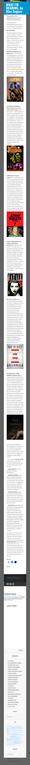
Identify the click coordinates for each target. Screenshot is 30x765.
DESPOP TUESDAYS (12, 679)
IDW (13, 735)
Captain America (18, 729)
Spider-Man (16, 741)
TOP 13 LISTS (11, 706)
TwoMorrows (17, 743)
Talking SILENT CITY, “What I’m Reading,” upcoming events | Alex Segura (13, 596)
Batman (14, 728)
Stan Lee (21, 741)
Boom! (10, 729)
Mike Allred (11, 738)
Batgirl (10, 728)
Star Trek (8, 742)
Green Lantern (9, 735)
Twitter (13, 584)
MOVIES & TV (11, 692)
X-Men (14, 744)
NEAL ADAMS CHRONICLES (14, 694)
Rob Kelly (10, 741)
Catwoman (9, 730)
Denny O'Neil (11, 732)
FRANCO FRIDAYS (12, 683)
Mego (17, 737)
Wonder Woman (10, 744)
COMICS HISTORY (12, 673)
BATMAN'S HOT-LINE (13, 665)
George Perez (15, 734)
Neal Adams (16, 738)
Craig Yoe (16, 730)
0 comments (16, 20)
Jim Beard (21, 735)
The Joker (8, 743)
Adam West (9, 726)
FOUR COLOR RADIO (13, 681)
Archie (18, 726)
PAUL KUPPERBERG (13, 696)
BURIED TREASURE (12, 669)
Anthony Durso (14, 726)
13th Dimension (12, 17)
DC (8, 732)
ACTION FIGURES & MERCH (14, 663)
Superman (16, 742)
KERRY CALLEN (11, 688)
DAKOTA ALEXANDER (13, 677)
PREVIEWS (10, 698)
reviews (20, 739)
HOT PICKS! (11, 686)
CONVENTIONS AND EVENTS (15, 675)
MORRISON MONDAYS (13, 690)
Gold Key (19, 733)
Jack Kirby (17, 735)
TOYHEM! (12, 743)
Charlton (12, 730)
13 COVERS (10, 661)
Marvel (13, 736)
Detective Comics (18, 732)
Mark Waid (8, 736)
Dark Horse (20, 730)
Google (8, 584)
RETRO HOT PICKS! (12, 704)
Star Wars (11, 742)
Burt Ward (13, 729)
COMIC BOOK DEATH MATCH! (15, 671)
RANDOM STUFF (12, 700)
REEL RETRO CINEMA (13, 702)
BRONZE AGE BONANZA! (14, 667)
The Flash (21, 742)
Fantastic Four (9, 733)
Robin (8, 741)
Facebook (10, 584)
